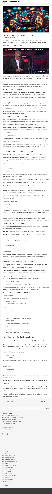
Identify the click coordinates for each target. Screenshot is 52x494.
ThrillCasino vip (5, 485)
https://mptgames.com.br (7, 437)
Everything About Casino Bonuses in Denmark (11, 421)
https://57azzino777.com (7, 473)
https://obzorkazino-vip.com (8, 451)
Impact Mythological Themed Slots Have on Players (12, 417)
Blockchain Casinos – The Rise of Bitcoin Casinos (12, 419)
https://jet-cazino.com (6, 481)
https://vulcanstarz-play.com (8, 457)
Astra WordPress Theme (41, 490)
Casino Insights (6, 37)
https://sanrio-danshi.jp (7, 436)
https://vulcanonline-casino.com (8, 459)
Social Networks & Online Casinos (9, 423)
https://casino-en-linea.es (7, 447)
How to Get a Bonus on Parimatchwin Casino (11, 415)
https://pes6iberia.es (6, 439)
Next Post (43, 401)
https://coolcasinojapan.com (8, 477)
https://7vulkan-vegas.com (7, 453)
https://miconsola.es (6, 441)
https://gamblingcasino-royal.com (9, 465)
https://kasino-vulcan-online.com (9, 475)
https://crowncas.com (6, 471)
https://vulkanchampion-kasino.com (9, 461)
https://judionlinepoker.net (7, 479)
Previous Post (9, 401)
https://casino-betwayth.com (8, 469)
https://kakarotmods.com (7, 445)
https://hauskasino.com (7, 443)
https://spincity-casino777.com (8, 455)
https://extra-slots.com (7, 463)
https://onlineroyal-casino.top (8, 467)
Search (3, 406)
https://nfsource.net (6, 449)
